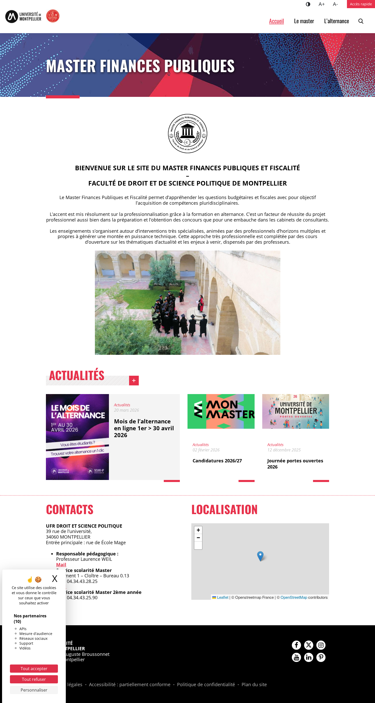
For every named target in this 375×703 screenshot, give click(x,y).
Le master (304, 21)
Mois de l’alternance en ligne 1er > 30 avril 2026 (144, 428)
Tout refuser (34, 679)
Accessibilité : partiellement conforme (129, 684)
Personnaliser (34, 690)
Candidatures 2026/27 (217, 461)
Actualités (76, 376)
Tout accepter (34, 668)
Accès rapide (361, 4)
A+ (324, 3)
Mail (61, 565)
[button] (260, 556)
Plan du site (254, 684)
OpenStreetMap (294, 597)
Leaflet (222, 597)
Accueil (276, 21)
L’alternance (336, 21)
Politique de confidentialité (206, 684)
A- (337, 3)
